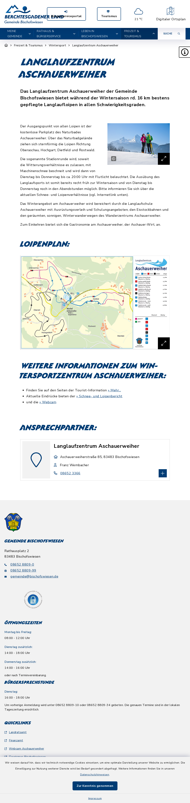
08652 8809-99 (23, 570)
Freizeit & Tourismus (28, 45)
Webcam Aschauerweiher (26, 749)
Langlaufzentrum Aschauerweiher (95, 45)
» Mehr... (114, 390)
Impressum (95, 798)
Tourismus (109, 16)
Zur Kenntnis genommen (95, 786)
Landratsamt (18, 732)
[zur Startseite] (34, 14)
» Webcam (47, 402)
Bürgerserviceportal (66, 16)
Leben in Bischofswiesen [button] (94, 33)
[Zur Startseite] (6, 45)
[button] (184, 52)
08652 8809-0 (22, 564)
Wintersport (57, 45)
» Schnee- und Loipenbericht (99, 396)
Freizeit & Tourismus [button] (132, 33)
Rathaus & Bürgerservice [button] (49, 33)
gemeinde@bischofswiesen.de (34, 576)
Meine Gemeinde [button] (14, 33)
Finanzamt (16, 740)
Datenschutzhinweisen (94, 774)
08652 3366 (70, 473)
